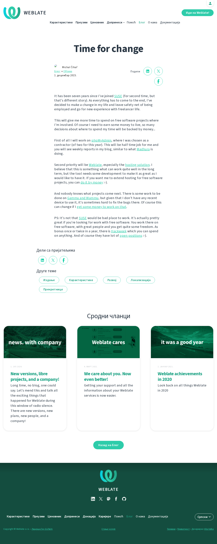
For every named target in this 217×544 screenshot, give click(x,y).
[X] (100, 499)
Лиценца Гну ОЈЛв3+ (42, 529)
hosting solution (137, 164)
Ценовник (97, 22)
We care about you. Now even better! (107, 376)
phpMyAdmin (101, 140)
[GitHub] (124, 499)
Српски (203, 517)
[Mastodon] (108, 499)
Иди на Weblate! (197, 13)
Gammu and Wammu (82, 198)
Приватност (183, 529)
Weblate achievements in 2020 (180, 376)
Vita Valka (209, 529)
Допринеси (114, 22)
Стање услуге (108, 529)
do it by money (92, 182)
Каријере (105, 516)
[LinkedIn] (92, 499)
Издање (49, 280)
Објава (67, 71)
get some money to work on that (101, 206)
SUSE (118, 96)
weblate (108, 489)
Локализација (141, 280)
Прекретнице (53, 289)
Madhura (143, 149)
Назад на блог (108, 445)
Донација (89, 516)
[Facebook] (116, 499)
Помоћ (131, 22)
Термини (171, 529)
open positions (131, 235)
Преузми (81, 22)
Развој (111, 280)
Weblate (35, 12)
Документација (170, 22)
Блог (142, 22)
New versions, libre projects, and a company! (35, 376)
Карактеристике (61, 22)
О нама (152, 22)
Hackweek (118, 231)
